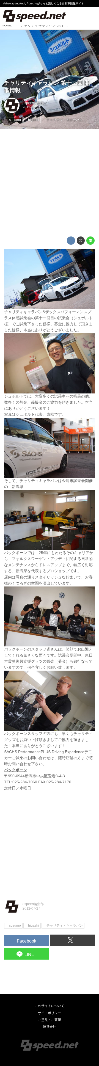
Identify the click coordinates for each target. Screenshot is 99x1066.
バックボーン (15, 770)
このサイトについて (49, 1006)
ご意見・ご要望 (49, 1020)
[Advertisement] (49, 182)
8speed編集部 (33, 103)
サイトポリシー (49, 1013)
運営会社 (49, 1027)
